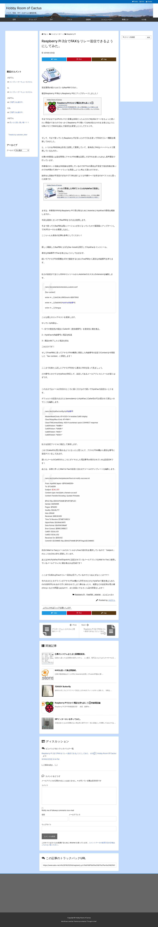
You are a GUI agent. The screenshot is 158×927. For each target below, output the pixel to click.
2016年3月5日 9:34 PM (50, 759)
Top (45, 34)
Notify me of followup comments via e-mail (58, 810)
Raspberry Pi (71, 34)
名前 (43, 815)
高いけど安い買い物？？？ (19, 122)
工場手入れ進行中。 (17, 102)
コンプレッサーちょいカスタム (21, 82)
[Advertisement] (79, 25)
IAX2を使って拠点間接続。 (66, 670)
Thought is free (91, 921)
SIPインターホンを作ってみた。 (68, 719)
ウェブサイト (46, 824)
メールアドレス (74, 815)
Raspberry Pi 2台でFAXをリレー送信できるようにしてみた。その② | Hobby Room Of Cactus (79, 753)
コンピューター (56, 34)
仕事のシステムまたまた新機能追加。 (70, 654)
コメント (45, 785)
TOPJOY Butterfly (63, 686)
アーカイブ (11, 150)
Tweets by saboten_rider (17, 135)
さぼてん (111, 600)
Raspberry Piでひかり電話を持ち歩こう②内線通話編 (77, 703)
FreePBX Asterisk (94, 594)
